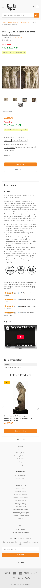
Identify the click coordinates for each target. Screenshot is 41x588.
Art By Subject (20, 478)
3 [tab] (20, 439)
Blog (20, 462)
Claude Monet (20, 489)
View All (20, 519)
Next (38, 408)
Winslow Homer (20, 501)
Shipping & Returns (20, 456)
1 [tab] (17, 439)
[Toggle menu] (3, 6)
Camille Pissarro (20, 492)
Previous (3, 408)
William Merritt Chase (20, 510)
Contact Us (20, 459)
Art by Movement (21, 475)
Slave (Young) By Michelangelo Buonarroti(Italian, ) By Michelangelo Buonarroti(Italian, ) (18, 418)
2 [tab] (18, 439)
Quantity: (7, 156)
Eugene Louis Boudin (20, 498)
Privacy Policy (20, 453)
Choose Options (20, 431)
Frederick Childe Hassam (20, 516)
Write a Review (17, 37)
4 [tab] (22, 439)
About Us (20, 450)
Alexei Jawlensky (20, 504)
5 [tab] (23, 439)
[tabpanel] (20, 407)
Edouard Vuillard (20, 507)
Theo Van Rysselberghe (20, 513)
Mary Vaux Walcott (20, 495)
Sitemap (20, 465)
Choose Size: (14, 137)
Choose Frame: (16, 144)
